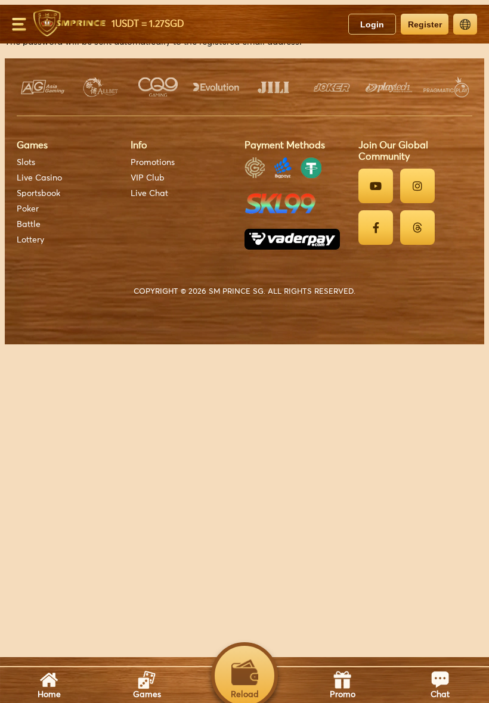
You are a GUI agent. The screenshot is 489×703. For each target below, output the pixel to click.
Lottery (30, 240)
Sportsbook (38, 193)
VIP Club (148, 178)
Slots (26, 162)
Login (372, 24)
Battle (29, 224)
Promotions (153, 162)
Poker (28, 209)
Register (425, 24)
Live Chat (149, 193)
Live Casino (39, 178)
